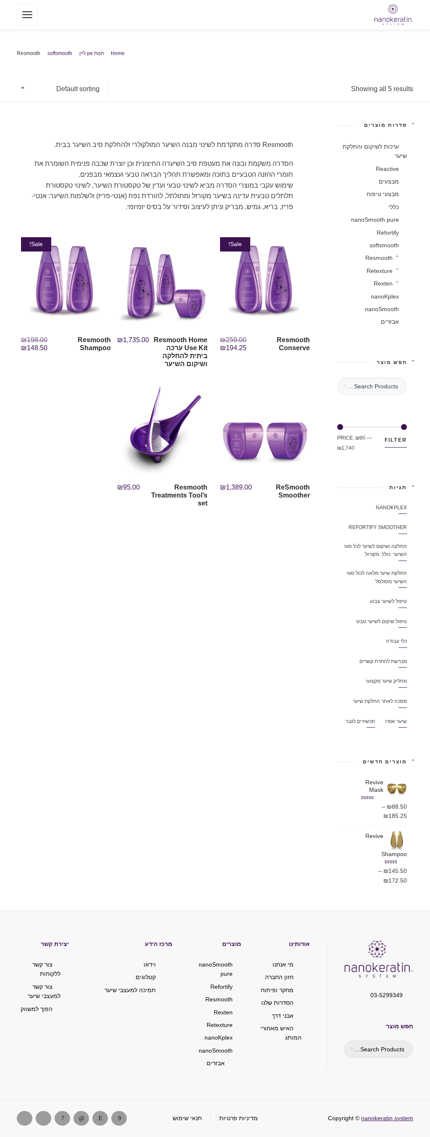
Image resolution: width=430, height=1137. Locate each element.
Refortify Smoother (378, 527)
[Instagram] (100, 1118)
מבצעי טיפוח (383, 194)
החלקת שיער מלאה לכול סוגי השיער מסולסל (376, 577)
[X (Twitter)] (43, 1118)
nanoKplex (385, 296)
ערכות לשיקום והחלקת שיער (375, 151)
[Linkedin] (81, 1118)
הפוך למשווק (36, 1009)
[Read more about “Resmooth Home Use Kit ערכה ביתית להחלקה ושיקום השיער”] (120, 359)
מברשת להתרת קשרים (383, 661)
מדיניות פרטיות (238, 1118)
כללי (393, 207)
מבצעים (389, 181)
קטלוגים (146, 977)
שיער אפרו (396, 721)
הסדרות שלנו (277, 1002)
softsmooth (384, 245)
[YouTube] (24, 1118)
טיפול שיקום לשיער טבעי (381, 621)
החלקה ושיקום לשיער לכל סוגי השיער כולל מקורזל (375, 550)
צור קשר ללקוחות (46, 969)
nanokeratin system (387, 1118)
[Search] (50, 14)
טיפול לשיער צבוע (388, 601)
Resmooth (379, 257)
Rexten (383, 283)
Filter (396, 440)
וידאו (150, 964)
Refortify (388, 232)
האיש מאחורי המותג (281, 1033)
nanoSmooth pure (375, 219)
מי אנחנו (283, 964)
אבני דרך (283, 1015)
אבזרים (390, 321)
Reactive (387, 168)
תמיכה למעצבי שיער (130, 990)
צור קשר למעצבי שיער (44, 991)
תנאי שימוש (187, 1118)
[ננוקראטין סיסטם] (393, 14)
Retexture (380, 270)
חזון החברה (279, 977)
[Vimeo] (62, 1118)
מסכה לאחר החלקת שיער (380, 701)
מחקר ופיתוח (277, 990)
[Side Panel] (27, 14)
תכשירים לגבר (360, 721)
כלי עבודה (396, 641)
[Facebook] (119, 1118)
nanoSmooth (382, 309)
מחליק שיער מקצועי (386, 681)
